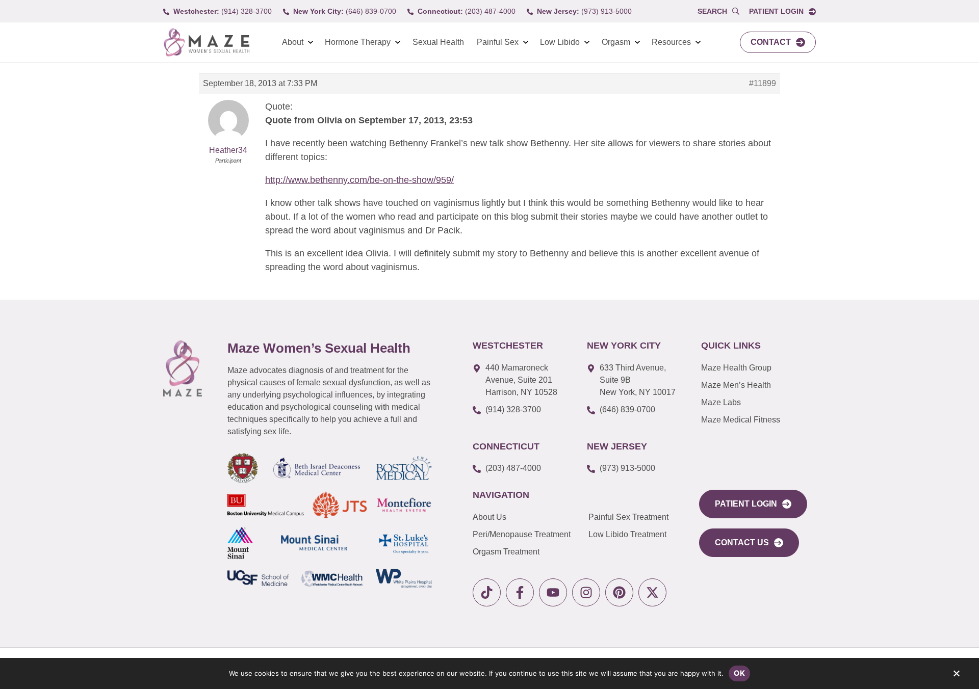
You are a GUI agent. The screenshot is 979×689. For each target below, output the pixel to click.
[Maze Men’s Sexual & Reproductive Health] (182, 368)
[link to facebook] (520, 592)
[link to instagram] (586, 592)
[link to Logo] (206, 42)
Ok (739, 673)
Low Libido (560, 42)
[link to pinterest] (619, 592)
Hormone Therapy (358, 42)
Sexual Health (438, 42)
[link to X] (652, 592)
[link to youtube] (553, 592)
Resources (671, 42)
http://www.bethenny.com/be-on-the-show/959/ (359, 180)
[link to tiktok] (487, 592)
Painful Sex (498, 42)
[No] (956, 675)
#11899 (762, 83)
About (292, 42)
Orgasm (616, 42)
